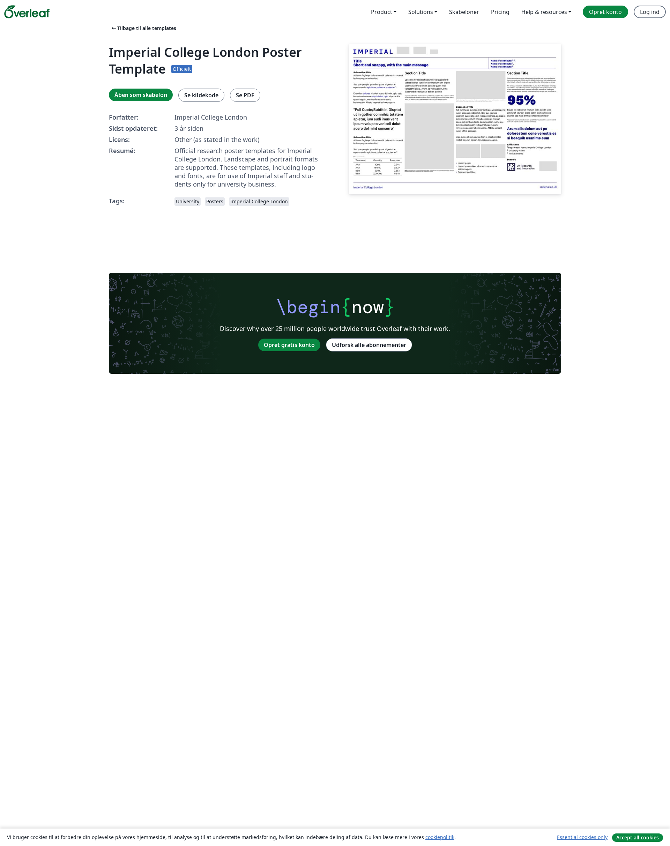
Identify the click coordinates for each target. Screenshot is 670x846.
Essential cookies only (582, 837)
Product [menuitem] (381, 12)
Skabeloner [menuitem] (464, 12)
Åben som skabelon (140, 95)
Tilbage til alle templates (143, 28)
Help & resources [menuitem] (544, 12)
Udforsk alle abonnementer (369, 345)
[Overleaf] (27, 12)
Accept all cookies (637, 837)
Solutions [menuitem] (420, 12)
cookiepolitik (439, 837)
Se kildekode (201, 95)
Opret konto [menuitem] (605, 12)
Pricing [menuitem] (500, 12)
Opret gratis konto (289, 345)
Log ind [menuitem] (650, 12)
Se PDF (245, 95)
